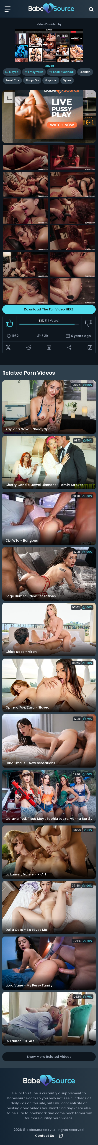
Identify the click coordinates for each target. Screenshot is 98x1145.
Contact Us (44, 1135)
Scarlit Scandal (63, 72)
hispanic (51, 80)
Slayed (13, 72)
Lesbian (85, 72)
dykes (67, 80)
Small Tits (12, 80)
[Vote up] (9, 323)
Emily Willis (35, 72)
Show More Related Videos (49, 1056)
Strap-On (32, 80)
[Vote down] (88, 323)
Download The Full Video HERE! (49, 309)
